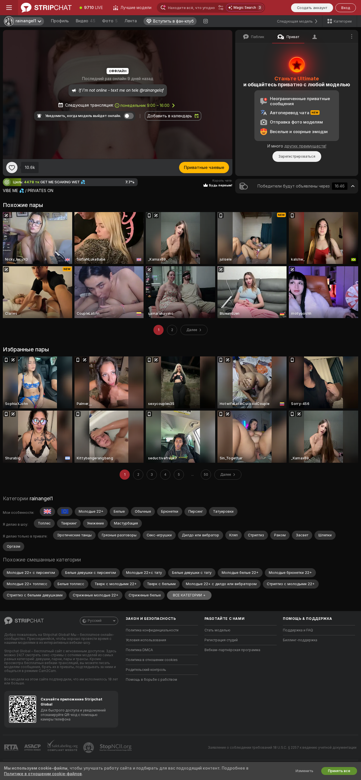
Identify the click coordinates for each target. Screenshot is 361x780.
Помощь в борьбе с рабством (151, 680)
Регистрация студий (221, 640)
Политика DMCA (139, 650)
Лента (130, 20)
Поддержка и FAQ (298, 630)
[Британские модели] (47, 511)
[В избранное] (11, 167)
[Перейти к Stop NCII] (116, 747)
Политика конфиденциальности (152, 630)
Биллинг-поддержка (300, 640)
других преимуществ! (305, 146)
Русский (95, 621)
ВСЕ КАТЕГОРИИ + (189, 595)
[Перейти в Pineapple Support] (89, 747)
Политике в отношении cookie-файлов (43, 774)
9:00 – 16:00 (145, 105)
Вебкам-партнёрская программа (232, 650)
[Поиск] (221, 8)
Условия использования (146, 640)
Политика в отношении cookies (152, 660)
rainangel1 (41, 498)
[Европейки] (64, 511)
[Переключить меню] (9, 7)
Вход (345, 8)
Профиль (60, 20)
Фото (110, 20)
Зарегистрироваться (296, 156)
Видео (85, 20)
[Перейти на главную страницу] (46, 7)
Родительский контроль (146, 670)
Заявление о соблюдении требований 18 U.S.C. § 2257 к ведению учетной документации (282, 748)
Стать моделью (217, 630)
